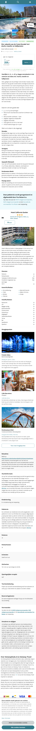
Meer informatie (6, 718)
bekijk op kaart (18, 51)
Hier (17, 675)
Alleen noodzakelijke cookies (18, 723)
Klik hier (4, 488)
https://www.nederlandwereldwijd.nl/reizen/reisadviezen (17, 458)
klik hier (29, 528)
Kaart (10, 222)
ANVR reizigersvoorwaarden (23, 200)
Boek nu (27, 62)
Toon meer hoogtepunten (18, 446)
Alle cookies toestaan (18, 727)
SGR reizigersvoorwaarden (11, 202)
